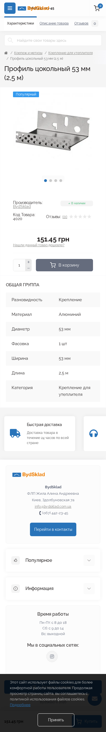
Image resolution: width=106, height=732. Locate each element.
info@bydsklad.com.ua (53, 507)
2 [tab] (50, 180)
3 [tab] (55, 180)
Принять (56, 720)
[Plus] (28, 262)
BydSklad (22, 206)
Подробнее (20, 705)
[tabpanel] (53, 131)
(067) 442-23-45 (55, 513)
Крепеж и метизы (28, 53)
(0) (64, 217)
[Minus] (28, 268)
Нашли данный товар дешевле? (38, 245)
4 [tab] (60, 180)
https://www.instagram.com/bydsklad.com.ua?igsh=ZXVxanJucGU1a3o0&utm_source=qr (52, 656)
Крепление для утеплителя (70, 53)
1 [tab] (45, 180)
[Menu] (10, 8)
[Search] (10, 40)
